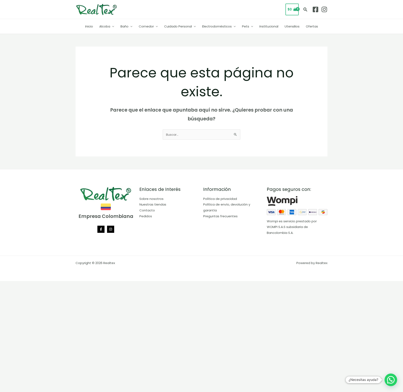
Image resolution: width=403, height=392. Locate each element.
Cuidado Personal (178, 26)
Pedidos (145, 216)
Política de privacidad (220, 199)
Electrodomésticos (217, 26)
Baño (124, 26)
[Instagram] (324, 9)
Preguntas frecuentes (220, 216)
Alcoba (104, 26)
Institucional (268, 26)
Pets (245, 26)
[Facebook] (315, 9)
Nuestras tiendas (152, 204)
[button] (305, 9)
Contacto (147, 210)
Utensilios (292, 26)
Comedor (146, 26)
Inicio (89, 26)
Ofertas (312, 26)
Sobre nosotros (151, 199)
